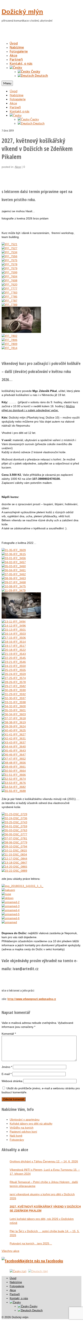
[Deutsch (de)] (38, 1271)
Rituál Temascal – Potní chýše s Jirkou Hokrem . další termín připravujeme (44, 1184)
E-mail (6, 1074)
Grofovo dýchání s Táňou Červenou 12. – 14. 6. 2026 (44, 1161)
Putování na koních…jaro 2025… (31, 1243)
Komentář (9, 1033)
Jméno (7, 1067)
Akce (18, 166)
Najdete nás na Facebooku (41, 1261)
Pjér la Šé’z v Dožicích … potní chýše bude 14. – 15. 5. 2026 (45, 1233)
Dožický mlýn (22, 11)
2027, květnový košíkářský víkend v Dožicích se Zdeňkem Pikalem (45, 1208)
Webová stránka (12, 1081)
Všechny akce (10, 1250)
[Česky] (16, 67)
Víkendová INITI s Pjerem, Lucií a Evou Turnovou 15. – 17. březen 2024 (45, 1171)
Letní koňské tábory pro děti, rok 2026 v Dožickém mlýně (42, 1220)
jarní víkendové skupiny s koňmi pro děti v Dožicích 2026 (42, 1196)
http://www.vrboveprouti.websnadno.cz (31, 999)
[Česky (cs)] (18, 1271)
